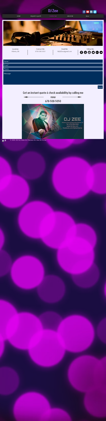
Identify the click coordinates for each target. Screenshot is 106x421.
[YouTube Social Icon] (87, 11)
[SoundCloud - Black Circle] (101, 52)
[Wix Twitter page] (94, 11)
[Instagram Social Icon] (91, 11)
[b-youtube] (85, 52)
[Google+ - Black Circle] (97, 52)
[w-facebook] (3, 141)
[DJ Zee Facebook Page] (84, 11)
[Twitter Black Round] (93, 52)
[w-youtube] (5, 140)
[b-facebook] (81, 52)
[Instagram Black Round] (89, 52)
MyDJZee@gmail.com (65, 51)
